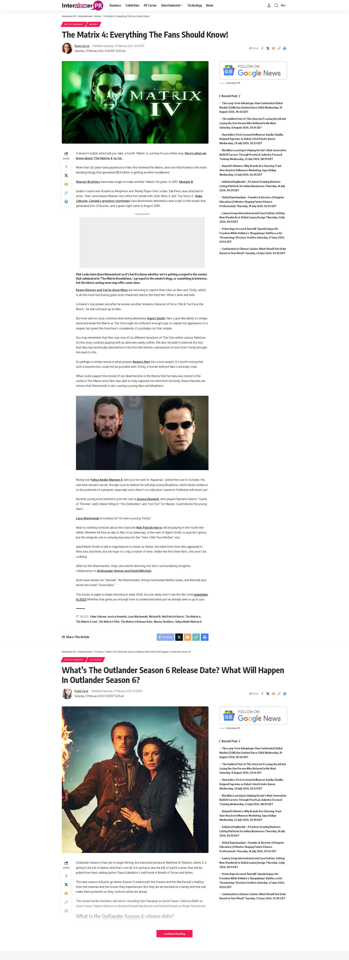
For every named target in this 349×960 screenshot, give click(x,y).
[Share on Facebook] (262, 48)
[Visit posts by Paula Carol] (67, 693)
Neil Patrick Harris (173, 616)
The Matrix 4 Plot (109, 621)
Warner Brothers (164, 621)
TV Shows (95, 659)
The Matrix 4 (192, 616)
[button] (269, 5)
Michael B (155, 616)
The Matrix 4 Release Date (136, 621)
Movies (93, 24)
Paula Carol (81, 691)
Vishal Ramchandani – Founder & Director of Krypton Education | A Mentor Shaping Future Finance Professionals (251, 202)
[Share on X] (267, 48)
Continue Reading (174, 933)
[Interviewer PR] (83, 5)
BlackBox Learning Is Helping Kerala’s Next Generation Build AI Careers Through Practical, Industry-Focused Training (252, 155)
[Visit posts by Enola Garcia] (67, 48)
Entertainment (74, 24)
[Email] (273, 48)
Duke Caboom (98, 616)
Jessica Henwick (117, 616)
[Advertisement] (142, 242)
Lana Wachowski (138, 616)
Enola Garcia (82, 45)
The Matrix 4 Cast (86, 621)
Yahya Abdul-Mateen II (188, 621)
